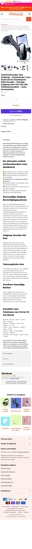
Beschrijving (6, 140)
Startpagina (4, 24)
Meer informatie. (14, 378)
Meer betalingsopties (16, 115)
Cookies (20, 512)
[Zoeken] (28, 19)
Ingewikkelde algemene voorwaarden (15, 510)
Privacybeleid (24, 506)
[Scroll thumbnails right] (29, 68)
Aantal (3, 95)
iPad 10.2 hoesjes (6, 468)
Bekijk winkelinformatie (8, 123)
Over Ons (5, 359)
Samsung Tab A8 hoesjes (8, 472)
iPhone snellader (5, 475)
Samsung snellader (6, 479)
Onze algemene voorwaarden (15, 508)
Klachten (26, 512)
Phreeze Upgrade (7, 353)
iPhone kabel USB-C (6, 485)
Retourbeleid (15, 506)
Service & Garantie (8, 364)
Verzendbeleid (6, 506)
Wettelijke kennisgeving (9, 512)
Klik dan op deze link (23, 452)
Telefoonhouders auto (7, 482)
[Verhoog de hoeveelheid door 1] (16, 99)
